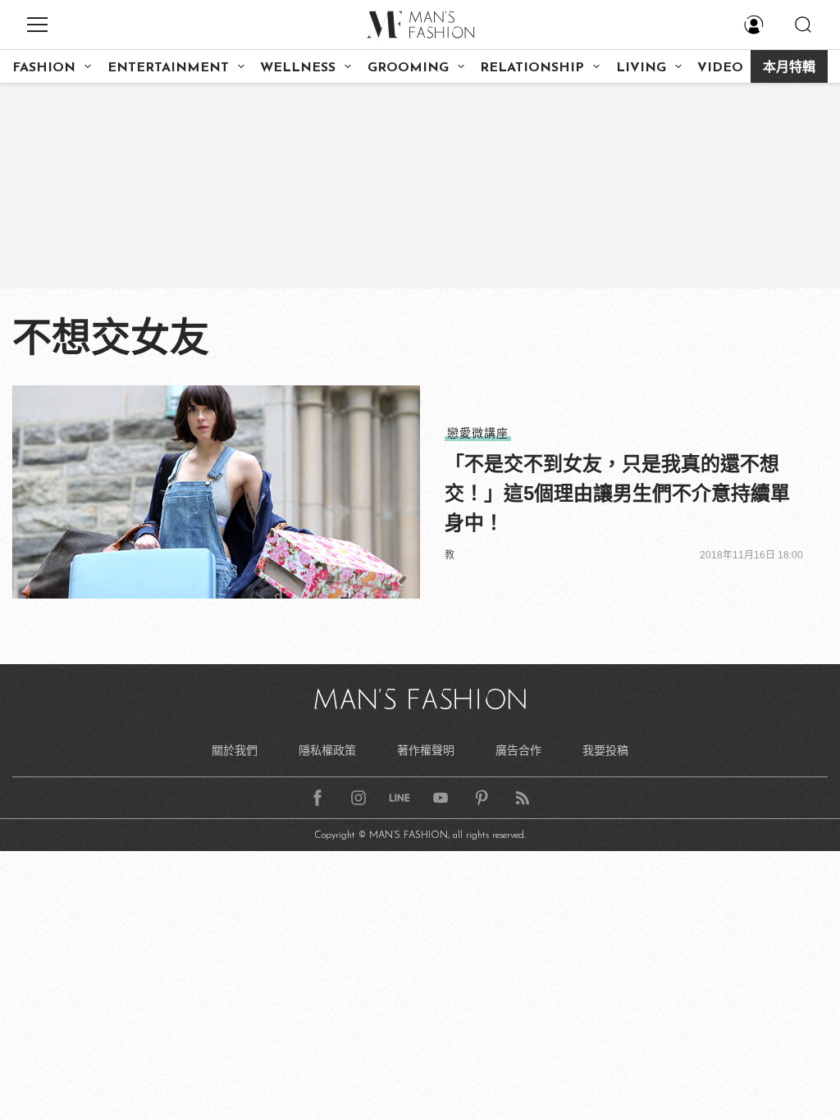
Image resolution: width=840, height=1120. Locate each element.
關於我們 (235, 750)
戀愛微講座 (478, 432)
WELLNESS (298, 68)
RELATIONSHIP (532, 68)
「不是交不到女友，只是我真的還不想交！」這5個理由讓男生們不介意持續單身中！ (617, 493)
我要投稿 (605, 750)
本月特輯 (789, 68)
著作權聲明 (425, 750)
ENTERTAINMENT (168, 68)
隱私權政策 (327, 750)
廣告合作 (518, 750)
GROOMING (408, 68)
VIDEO (720, 68)
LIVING (641, 68)
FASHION (43, 68)
